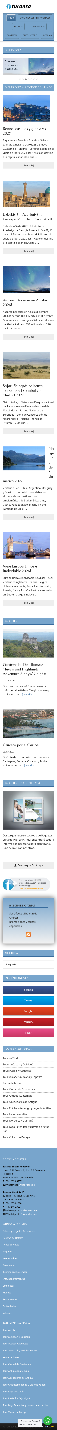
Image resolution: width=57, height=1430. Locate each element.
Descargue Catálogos (28, 866)
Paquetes (8, 1251)
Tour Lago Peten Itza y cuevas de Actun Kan (26, 1405)
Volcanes (7, 1313)
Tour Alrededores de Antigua (20, 1102)
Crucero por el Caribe (20, 745)
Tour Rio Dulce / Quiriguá (18, 1120)
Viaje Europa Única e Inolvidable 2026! (20, 568)
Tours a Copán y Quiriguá (18, 1064)
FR (45, 1426)
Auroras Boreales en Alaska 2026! (12, 65)
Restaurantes (10, 1299)
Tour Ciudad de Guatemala (19, 1089)
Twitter (28, 1000)
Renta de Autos (11, 1244)
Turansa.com (28, 6)
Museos (7, 1292)
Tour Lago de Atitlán (15, 1114)
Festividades (9, 1306)
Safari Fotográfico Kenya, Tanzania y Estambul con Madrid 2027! (23, 390)
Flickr (28, 1032)
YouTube (28, 1022)
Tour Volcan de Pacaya (16, 1137)
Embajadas (9, 1285)
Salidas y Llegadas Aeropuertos (19, 1231)
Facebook (28, 990)
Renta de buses (12, 1083)
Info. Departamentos (14, 1278)
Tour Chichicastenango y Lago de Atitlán (27, 1108)
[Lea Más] (28, 165)
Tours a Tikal (10, 1058)
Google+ (28, 1011)
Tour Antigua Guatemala (17, 1095)
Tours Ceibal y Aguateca (17, 1070)
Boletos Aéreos (11, 1258)
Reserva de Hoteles (13, 1237)
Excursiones (9, 1265)
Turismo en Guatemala (15, 1271)
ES (50, 1426)
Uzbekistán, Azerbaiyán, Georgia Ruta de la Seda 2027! (27, 216)
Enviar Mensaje (27, 1184)
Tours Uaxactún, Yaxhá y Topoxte (22, 1077)
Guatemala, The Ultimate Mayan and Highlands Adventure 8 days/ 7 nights (24, 669)
